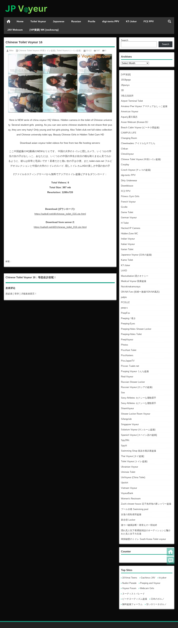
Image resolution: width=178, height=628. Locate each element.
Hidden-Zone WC (129, 233)
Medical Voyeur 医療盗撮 (133, 281)
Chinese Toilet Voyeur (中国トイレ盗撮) (141, 159)
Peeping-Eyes (128, 323)
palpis (124, 297)
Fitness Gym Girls (130, 196)
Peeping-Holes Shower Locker (136, 329)
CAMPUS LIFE (128, 132)
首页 (8, 21)
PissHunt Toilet (128, 350)
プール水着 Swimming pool (134, 509)
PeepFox (125, 313)
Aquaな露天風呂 (129, 117)
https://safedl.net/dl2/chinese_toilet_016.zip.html (60, 227)
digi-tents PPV (110, 21)
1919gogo (126, 79)
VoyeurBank (127, 493)
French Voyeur (128, 201)
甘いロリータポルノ (156, 604)
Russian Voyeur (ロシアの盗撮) (136, 387)
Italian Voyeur (128, 244)
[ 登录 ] (16, 293)
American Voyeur (129, 111)
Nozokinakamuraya (130, 286)
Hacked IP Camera (130, 228)
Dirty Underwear (129, 180)
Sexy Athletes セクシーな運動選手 (138, 397)
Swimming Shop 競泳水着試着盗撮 (138, 450)
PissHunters (127, 355)
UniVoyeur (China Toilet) (133, 477)
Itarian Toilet (127, 249)
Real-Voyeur (127, 376)
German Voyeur (129, 217)
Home (20, 21)
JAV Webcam (15, 29)
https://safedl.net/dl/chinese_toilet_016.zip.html (60, 213)
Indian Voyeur (128, 238)
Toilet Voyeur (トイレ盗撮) (134, 461)
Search (124, 40)
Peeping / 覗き (128, 318)
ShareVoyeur (127, 408)
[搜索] (169, 21)
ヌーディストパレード (133, 593)
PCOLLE (125, 302)
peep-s (124, 307)
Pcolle (91, 21)
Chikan (124, 148)
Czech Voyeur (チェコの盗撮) (136, 170)
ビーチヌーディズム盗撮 (134, 599)
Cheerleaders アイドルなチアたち (138, 143)
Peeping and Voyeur (150, 583)
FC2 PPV (149, 21)
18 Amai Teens (129, 577)
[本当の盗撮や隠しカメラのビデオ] (26, 4)
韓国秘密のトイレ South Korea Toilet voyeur (143, 539)
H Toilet (125, 223)
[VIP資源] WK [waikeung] (44, 29)
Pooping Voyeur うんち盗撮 (135, 371)
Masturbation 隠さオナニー (134, 276)
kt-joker (162, 577)
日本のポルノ (157, 599)
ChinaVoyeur (127, 154)
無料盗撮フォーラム (132, 604)
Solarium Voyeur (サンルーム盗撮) (138, 429)
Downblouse (127, 185)
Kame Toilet (127, 260)
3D (122, 90)
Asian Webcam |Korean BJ (134, 122)
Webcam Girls (147, 588)
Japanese (58, 21)
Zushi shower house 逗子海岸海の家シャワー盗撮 (146, 504)
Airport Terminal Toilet (132, 101)
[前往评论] (171, 560)
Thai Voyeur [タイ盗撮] (132, 456)
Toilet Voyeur (38, 21)
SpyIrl (124, 445)
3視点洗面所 (127, 95)
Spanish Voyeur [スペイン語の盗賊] (139, 435)
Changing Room (129, 138)
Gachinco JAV (148, 577)
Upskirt (124, 482)
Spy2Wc (125, 440)
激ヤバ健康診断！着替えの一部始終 (139, 525)
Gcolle (124, 207)
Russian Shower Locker (133, 382)
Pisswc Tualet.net (130, 366)
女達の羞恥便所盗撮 (131, 514)
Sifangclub (126, 419)
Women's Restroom (131, 498)
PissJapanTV (128, 360)
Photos (124, 344)
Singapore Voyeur (130, 424)
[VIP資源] (126, 74)
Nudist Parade (129, 583)
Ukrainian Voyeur (129, 466)
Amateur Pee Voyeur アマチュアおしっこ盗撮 (144, 106)
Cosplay (125, 164)
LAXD (124, 270)
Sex (123, 392)
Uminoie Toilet (128, 472)
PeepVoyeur (127, 339)
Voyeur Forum (129, 588)
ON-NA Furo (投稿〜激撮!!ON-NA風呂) (140, 291)
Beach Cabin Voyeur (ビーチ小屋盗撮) (140, 127)
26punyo (125, 85)
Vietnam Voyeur (129, 488)
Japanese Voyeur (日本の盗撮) (136, 254)
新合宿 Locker (128, 519)
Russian (76, 21)
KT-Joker (131, 21)
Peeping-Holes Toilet (131, 334)
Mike (11, 50)
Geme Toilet (127, 212)
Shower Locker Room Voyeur (135, 413)
